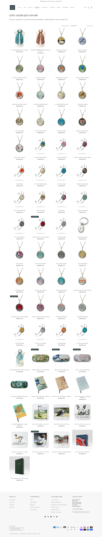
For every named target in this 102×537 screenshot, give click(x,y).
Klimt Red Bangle (62, 343)
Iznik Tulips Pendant (61, 130)
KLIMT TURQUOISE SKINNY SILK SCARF (19, 50)
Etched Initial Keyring (82, 237)
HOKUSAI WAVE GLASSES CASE (61, 369)
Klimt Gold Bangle (19, 343)
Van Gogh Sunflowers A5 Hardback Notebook (19, 425)
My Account (54, 499)
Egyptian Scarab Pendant (82, 130)
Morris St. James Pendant (40, 130)
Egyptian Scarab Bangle (82, 183)
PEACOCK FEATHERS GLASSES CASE (19, 396)
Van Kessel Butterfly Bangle (40, 183)
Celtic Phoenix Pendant (40, 263)
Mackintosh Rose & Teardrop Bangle (82, 157)
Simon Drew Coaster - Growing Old (40, 451)
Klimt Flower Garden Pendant (20, 77)
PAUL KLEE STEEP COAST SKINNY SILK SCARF (19, 369)
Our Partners (33, 509)
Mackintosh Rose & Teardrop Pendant (40, 316)
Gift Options (33, 502)
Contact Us (12, 499)
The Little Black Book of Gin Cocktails (19, 478)
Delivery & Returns (56, 502)
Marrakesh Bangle (61, 237)
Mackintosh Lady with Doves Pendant (82, 290)
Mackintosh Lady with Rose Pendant (19, 316)
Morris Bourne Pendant (40, 77)
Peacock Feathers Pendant (82, 77)
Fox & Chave (15, 533)
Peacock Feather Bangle (40, 157)
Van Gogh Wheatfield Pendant (40, 104)
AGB (39, 533)
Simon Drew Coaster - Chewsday (61, 424)
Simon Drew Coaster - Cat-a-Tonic (82, 424)
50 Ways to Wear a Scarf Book (82, 451)
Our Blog (11, 504)
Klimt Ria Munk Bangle (40, 343)
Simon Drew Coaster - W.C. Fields (19, 451)
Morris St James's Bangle (19, 210)
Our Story (11, 502)
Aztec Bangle (61, 210)
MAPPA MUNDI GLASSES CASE (82, 369)
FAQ (31, 499)
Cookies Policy (55, 509)
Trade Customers (34, 507)
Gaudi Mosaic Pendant (19, 157)
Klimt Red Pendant (19, 290)
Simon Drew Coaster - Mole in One (40, 424)
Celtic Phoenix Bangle (82, 210)
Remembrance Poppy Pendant (19, 104)
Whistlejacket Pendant (82, 104)
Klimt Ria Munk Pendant (40, 290)
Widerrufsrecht (23, 533)
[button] (20, 7)
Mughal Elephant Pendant (61, 77)
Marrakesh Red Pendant (61, 316)
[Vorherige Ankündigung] (9, 1)
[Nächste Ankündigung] (92, 1)
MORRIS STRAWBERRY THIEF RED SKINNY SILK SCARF (40, 50)
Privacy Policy (55, 507)
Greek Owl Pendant (82, 50)
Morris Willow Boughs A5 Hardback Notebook (82, 397)
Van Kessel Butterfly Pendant (61, 104)
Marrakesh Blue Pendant (82, 316)
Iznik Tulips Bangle (61, 183)
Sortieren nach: (65, 25)
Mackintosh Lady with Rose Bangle (40, 237)
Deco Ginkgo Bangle (20, 237)
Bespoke (32, 504)
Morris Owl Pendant (19, 130)
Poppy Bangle (19, 183)
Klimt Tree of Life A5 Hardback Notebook (61, 396)
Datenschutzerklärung (32, 533)
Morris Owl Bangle (40, 210)
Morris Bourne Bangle (61, 157)
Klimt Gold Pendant (82, 263)
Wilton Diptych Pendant (61, 50)
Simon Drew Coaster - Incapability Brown (61, 451)
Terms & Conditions (56, 512)
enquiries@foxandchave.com (81, 511)
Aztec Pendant (19, 263)
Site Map (11, 507)
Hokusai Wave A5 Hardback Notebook (40, 396)
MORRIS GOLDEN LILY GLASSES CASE (40, 369)
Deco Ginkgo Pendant (61, 263)
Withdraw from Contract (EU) (59, 504)
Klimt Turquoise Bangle (82, 343)
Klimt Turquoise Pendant (61, 290)
